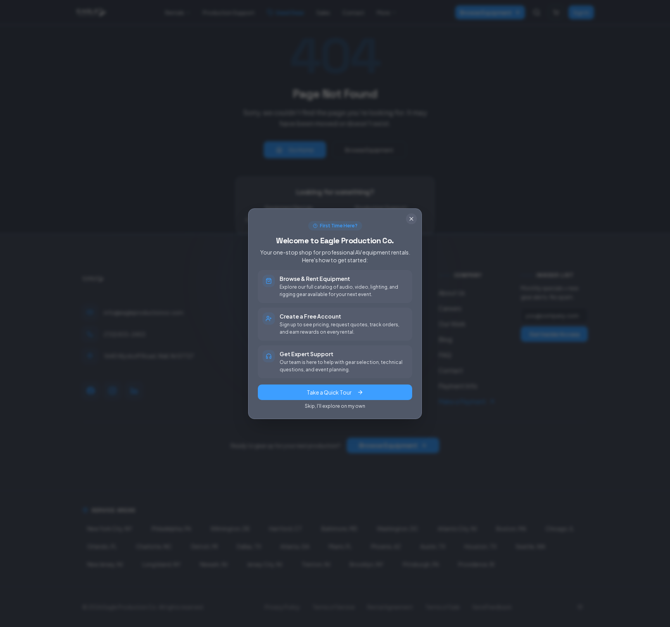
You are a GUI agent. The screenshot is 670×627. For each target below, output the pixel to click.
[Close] (411, 218)
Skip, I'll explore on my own (335, 406)
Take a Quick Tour (329, 392)
